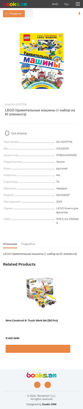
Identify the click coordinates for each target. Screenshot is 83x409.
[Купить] (38, 349)
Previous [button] (5, 303)
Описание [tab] (10, 243)
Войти (66, 14)
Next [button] (78, 303)
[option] (41, 61)
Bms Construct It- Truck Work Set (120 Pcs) (32, 320)
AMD (55, 4)
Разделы (15, 13)
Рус (66, 4)
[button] (75, 350)
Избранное (72, 14)
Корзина (78, 14)
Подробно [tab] (28, 243)
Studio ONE (49, 404)
